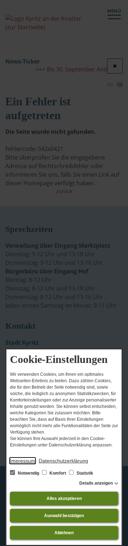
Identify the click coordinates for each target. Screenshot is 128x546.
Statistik (84, 473)
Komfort (57, 473)
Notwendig (28, 473)
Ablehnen (64, 532)
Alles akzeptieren (64, 498)
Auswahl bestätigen (64, 515)
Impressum (22, 461)
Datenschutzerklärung (63, 461)
